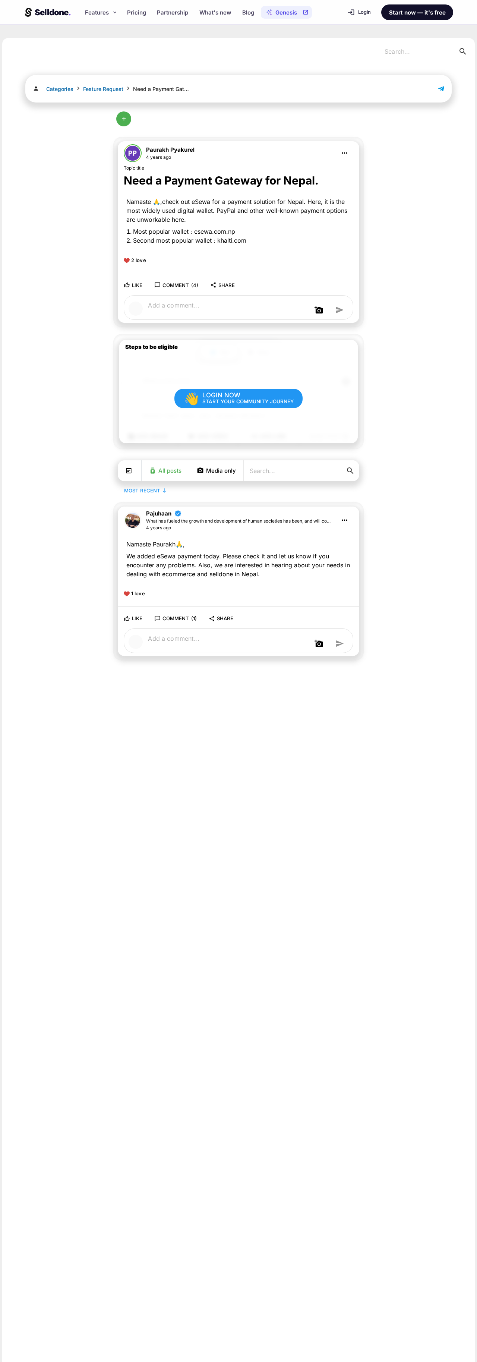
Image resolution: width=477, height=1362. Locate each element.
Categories (59, 89)
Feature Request (103, 89)
